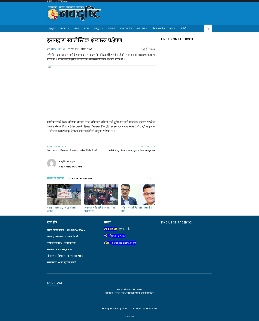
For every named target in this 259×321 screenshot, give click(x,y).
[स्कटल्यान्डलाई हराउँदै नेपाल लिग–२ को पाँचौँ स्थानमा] (101, 194)
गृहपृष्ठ (52, 28)
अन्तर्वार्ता (112, 28)
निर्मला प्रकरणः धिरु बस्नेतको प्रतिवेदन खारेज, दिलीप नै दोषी (72, 150)
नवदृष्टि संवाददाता (57, 48)
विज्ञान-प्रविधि (158, 28)
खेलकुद (97, 28)
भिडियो (183, 28)
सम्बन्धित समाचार (55, 179)
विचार (86, 28)
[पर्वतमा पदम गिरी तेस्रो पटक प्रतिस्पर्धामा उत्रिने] (138, 194)
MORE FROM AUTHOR (80, 178)
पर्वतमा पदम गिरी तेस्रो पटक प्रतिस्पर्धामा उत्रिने (136, 209)
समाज (76, 28)
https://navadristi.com (70, 167)
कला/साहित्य (126, 28)
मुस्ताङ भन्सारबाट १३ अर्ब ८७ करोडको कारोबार (61, 209)
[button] (208, 28)
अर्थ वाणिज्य (142, 28)
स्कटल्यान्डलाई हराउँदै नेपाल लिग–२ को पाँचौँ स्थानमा (99, 209)
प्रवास (172, 28)
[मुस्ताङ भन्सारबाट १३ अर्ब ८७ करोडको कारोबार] (64, 194)
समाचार (63, 28)
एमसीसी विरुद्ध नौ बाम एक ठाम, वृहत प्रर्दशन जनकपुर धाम (131, 150)
